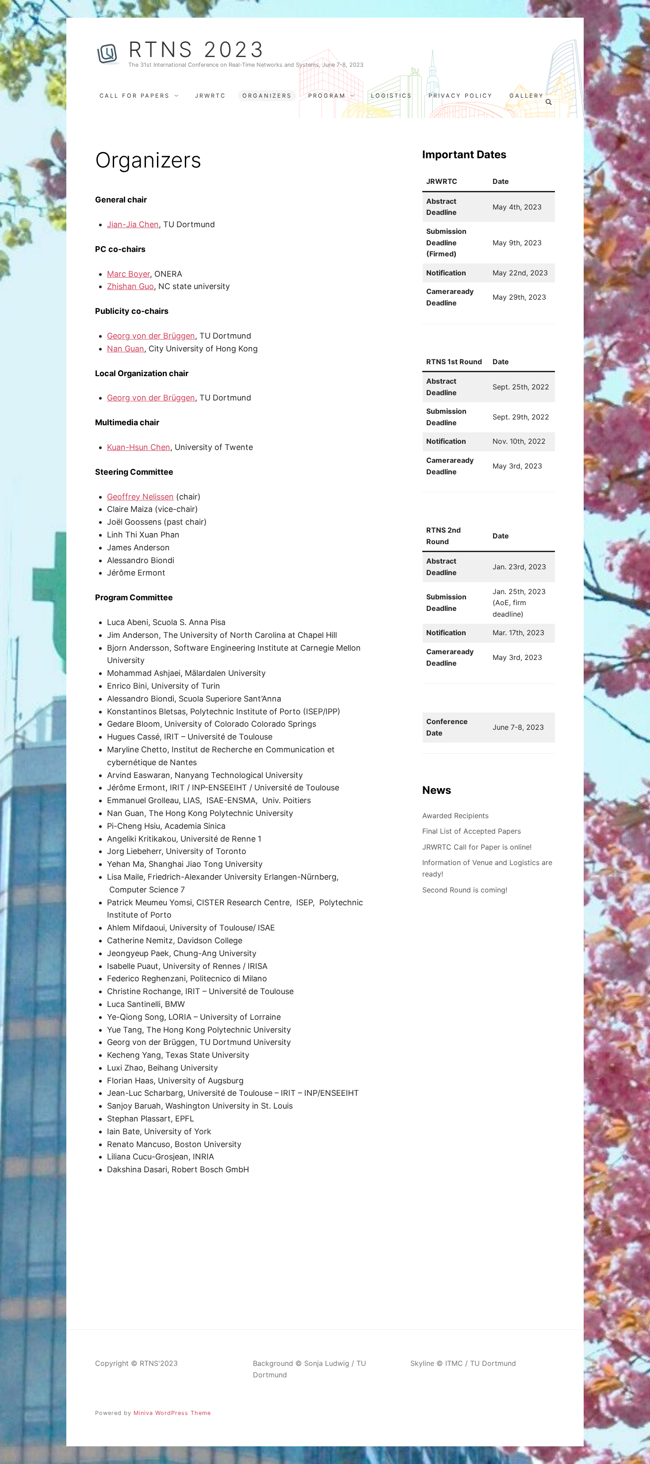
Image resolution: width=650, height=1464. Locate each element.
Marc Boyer (128, 273)
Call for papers (134, 95)
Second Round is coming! (464, 889)
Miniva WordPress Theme (172, 1413)
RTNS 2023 (197, 49)
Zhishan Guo (130, 286)
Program (327, 95)
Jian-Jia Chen (133, 224)
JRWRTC (210, 95)
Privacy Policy (460, 95)
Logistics (391, 95)
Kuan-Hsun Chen (138, 447)
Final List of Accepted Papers (471, 831)
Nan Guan (125, 348)
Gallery (526, 95)
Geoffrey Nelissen (140, 496)
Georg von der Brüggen (151, 335)
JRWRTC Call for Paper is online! (476, 847)
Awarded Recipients (455, 815)
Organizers (267, 95)
